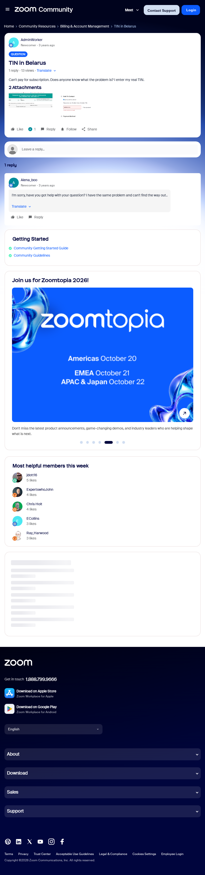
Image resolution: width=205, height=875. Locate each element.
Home (9, 26)
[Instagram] (51, 841)
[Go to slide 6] (115, 442)
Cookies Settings (144, 854)
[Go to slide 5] (106, 442)
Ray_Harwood (37, 533)
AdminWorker (31, 39)
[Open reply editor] (102, 149)
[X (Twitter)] (29, 841)
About (13, 754)
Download (17, 773)
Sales (12, 792)
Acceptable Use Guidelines (75, 854)
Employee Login (172, 854)
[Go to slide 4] (100, 442)
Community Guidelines (32, 255)
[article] (102, 199)
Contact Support (162, 10)
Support (15, 811)
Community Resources (37, 26)
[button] (7, 10)
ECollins (32, 518)
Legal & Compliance (113, 854)
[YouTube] (40, 841)
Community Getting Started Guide (41, 248)
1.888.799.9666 (41, 679)
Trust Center (42, 854)
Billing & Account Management (84, 26)
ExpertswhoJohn (39, 489)
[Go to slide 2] (87, 442)
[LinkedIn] (18, 841)
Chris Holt (34, 504)
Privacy (23, 854)
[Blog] (7, 841)
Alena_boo (29, 180)
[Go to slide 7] (124, 442)
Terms (8, 854)
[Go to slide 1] (81, 442)
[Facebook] (62, 841)
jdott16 (31, 475)
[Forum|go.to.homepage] (43, 10)
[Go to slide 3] (94, 442)
